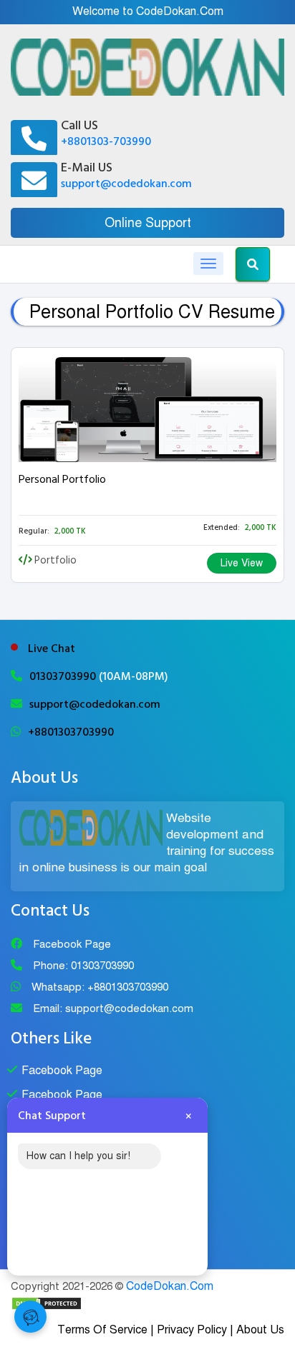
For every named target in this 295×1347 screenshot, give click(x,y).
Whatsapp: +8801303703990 (100, 987)
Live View (242, 563)
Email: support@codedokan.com (113, 1008)
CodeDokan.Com (169, 1286)
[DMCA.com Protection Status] (46, 1303)
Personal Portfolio (62, 479)
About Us (260, 1330)
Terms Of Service (102, 1330)
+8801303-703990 (106, 141)
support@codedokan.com (126, 183)
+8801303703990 (71, 732)
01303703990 (64, 676)
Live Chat (51, 648)
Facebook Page (72, 944)
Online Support (148, 223)
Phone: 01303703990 (83, 965)
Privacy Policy (192, 1330)
